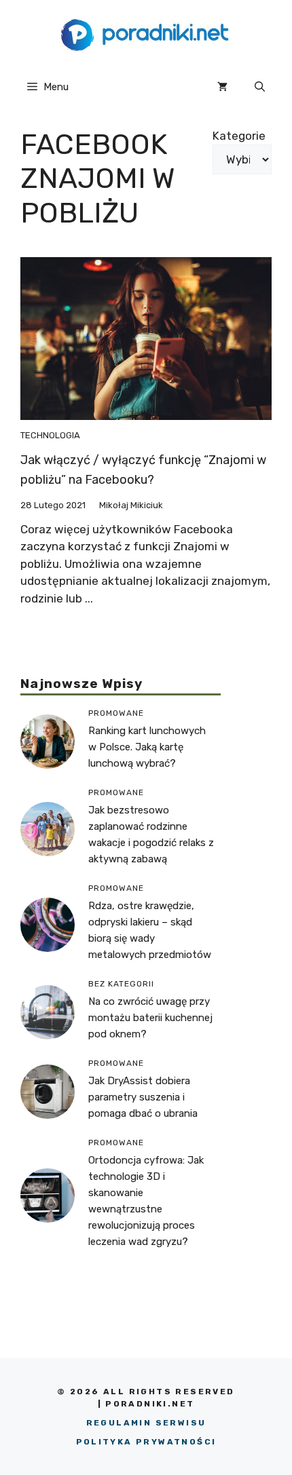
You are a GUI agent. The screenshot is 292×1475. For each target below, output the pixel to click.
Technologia (50, 435)
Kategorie (239, 135)
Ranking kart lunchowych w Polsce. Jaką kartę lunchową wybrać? (147, 747)
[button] (259, 86)
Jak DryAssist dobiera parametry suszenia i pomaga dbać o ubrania (143, 1097)
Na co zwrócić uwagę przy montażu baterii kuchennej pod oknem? (150, 1017)
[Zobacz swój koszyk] (222, 86)
